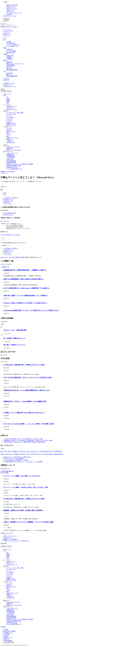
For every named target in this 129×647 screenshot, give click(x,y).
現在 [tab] (2, 472)
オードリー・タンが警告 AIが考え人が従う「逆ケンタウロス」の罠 (26, 487)
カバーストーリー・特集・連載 (15, 112)
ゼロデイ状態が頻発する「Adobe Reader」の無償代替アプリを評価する (26, 288)
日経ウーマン (10, 11)
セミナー (9, 134)
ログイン (6, 20)
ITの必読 (9, 41)
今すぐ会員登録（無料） (10, 213)
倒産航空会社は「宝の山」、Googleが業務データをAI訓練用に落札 (25, 401)
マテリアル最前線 (11, 51)
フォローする (4, 173)
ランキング (7, 32)
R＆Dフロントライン (12, 109)
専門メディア (7, 34)
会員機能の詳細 (11, 156)
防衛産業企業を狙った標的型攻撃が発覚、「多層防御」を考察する (25, 270)
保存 (5, 194)
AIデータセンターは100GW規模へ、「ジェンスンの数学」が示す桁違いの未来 (29, 424)
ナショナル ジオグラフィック (14, 12)
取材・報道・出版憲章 (10, 631)
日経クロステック (11, 6)
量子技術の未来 (11, 43)
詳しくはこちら (5, 221)
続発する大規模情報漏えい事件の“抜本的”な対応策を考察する (23, 279)
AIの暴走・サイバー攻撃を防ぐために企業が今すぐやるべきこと (24, 412)
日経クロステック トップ (10, 536)
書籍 (8, 133)
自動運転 (9, 57)
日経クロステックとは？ (10, 16)
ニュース (9, 115)
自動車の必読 (10, 55)
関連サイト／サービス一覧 (14, 150)
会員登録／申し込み (12, 167)
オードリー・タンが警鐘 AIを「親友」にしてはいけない (22, 476)
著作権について (8, 637)
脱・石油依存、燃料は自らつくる (14, 338)
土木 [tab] (12, 471)
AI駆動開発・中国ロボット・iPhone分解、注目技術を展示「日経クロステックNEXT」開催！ (28, 440)
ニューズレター (8, 29)
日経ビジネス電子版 (12, 5)
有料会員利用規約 (11, 162)
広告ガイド (7, 639)
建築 (5, 60)
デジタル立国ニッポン (13, 46)
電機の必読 (10, 49)
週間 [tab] (7, 472)
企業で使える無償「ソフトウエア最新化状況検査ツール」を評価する (26, 295)
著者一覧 (9, 130)
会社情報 (9, 14)
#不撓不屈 (6, 79)
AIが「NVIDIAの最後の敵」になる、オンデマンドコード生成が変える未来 (28, 377)
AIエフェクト (10, 108)
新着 (5, 38)
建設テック (10, 68)
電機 (5, 47)
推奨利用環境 (10, 154)
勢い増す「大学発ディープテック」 (15, 345)
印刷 (5, 193)
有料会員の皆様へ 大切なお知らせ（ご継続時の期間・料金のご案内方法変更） (25, 442)
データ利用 (7, 634)
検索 (8, 136)
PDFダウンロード (11, 131)
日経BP (5, 2)
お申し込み (6, 18)
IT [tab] (1, 471)
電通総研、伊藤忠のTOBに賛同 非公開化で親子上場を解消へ (24, 510)
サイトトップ (7, 94)
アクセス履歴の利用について (14, 168)
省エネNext (9, 66)
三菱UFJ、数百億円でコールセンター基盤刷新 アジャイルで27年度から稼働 (28, 522)
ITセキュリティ (8, 537)
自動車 (5, 54)
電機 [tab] (3, 471)
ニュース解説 (10, 117)
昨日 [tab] (4, 472)
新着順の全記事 (11, 123)
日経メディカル (11, 9)
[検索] (15, 25)
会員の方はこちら (8, 214)
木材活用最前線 (11, 65)
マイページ (7, 36)
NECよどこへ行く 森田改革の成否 (15, 330)
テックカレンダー (11, 114)
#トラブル (6, 80)
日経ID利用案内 (8, 640)
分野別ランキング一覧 (7, 533)
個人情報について (8, 632)
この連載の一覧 (5, 266)
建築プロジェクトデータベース (15, 63)
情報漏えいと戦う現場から (8, 171)
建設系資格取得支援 (12, 70)
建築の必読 (10, 62)
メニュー (3, 23)
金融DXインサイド (12, 106)
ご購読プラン (10, 141)
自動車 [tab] (6, 471)
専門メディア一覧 (11, 125)
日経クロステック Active (13, 146)
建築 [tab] (10, 471)
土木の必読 (10, 73)
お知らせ (9, 122)
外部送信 (6, 636)
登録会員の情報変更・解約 (14, 165)
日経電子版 (10, 148)
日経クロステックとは (13, 137)
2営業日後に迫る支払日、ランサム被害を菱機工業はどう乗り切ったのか (27, 390)
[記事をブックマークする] (4, 300)
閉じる (2, 89)
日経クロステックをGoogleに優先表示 (11, 257)
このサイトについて (12, 153)
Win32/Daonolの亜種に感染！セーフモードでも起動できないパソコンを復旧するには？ (31, 310)
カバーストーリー (8, 31)
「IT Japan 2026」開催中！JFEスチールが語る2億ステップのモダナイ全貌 (23, 438)
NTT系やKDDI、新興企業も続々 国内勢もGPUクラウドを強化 (24, 365)
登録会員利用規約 (11, 161)
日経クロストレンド (12, 8)
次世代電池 (10, 58)
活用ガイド (10, 139)
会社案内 (6, 629)
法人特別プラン (11, 142)
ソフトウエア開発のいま (13, 44)
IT (4, 40)
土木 (5, 71)
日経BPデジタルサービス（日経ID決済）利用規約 (20, 164)
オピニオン (10, 119)
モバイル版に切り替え (9, 642)
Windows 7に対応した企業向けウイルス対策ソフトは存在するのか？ (25, 303)
